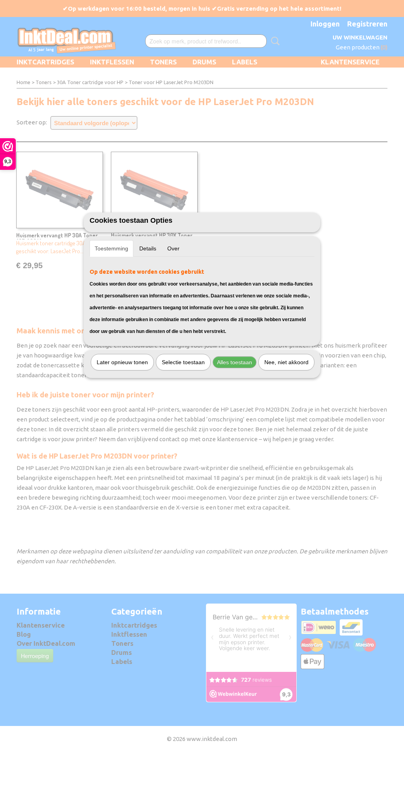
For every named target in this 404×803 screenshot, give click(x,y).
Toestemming (111, 248)
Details (147, 248)
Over (173, 248)
